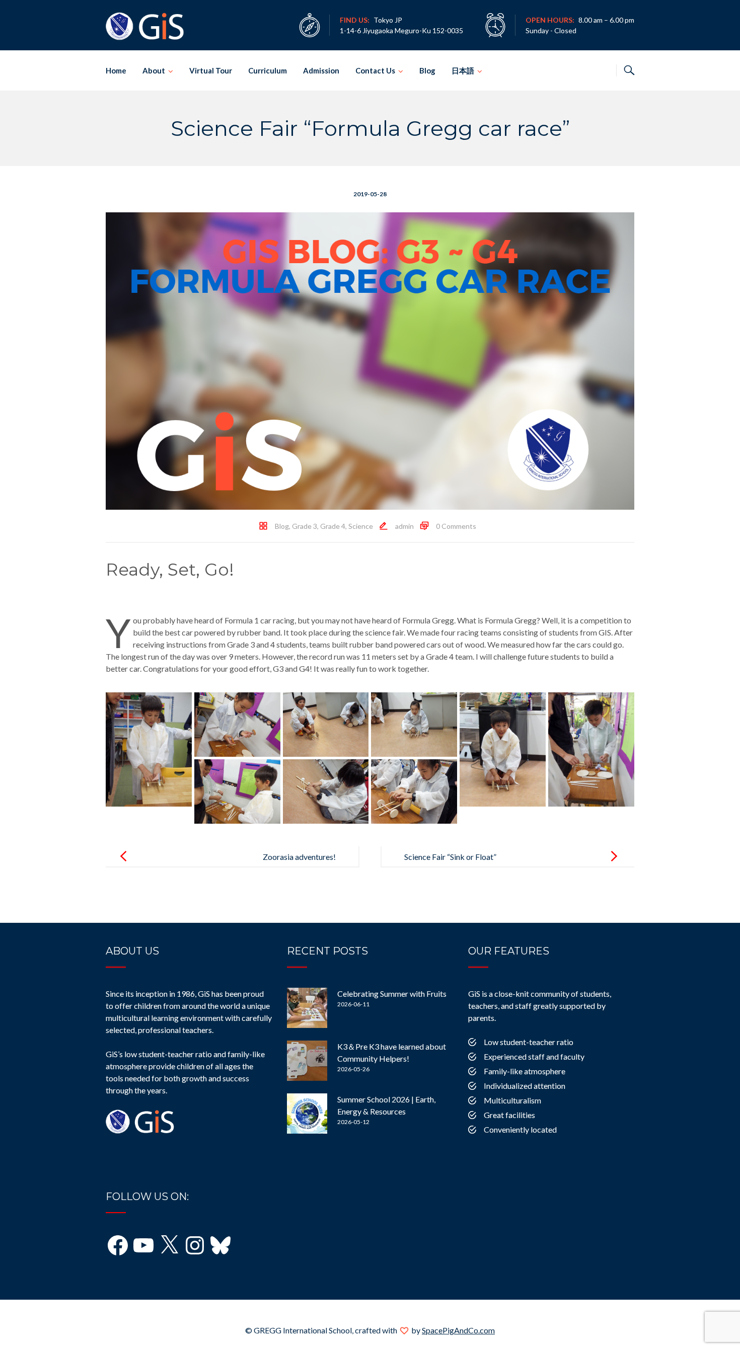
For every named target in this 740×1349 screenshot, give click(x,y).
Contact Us (375, 70)
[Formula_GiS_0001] (149, 749)
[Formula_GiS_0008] (326, 791)
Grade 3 (304, 526)
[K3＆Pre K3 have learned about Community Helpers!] (307, 1061)
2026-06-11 (353, 1004)
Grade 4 (332, 526)
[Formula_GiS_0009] (414, 791)
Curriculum (267, 70)
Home (116, 70)
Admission (321, 70)
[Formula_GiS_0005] (503, 749)
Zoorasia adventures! (299, 856)
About (153, 70)
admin (404, 526)
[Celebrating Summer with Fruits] (307, 1008)
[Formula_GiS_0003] (326, 724)
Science (360, 526)
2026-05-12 (353, 1122)
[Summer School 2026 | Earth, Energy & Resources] (307, 1113)
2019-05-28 (370, 194)
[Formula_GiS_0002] (237, 724)
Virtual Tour (210, 70)
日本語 (463, 70)
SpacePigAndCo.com (458, 1330)
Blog (427, 70)
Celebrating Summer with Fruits (392, 993)
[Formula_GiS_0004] (414, 724)
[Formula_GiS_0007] (237, 791)
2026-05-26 (353, 1069)
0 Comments (456, 526)
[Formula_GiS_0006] (591, 749)
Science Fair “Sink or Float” (450, 856)
